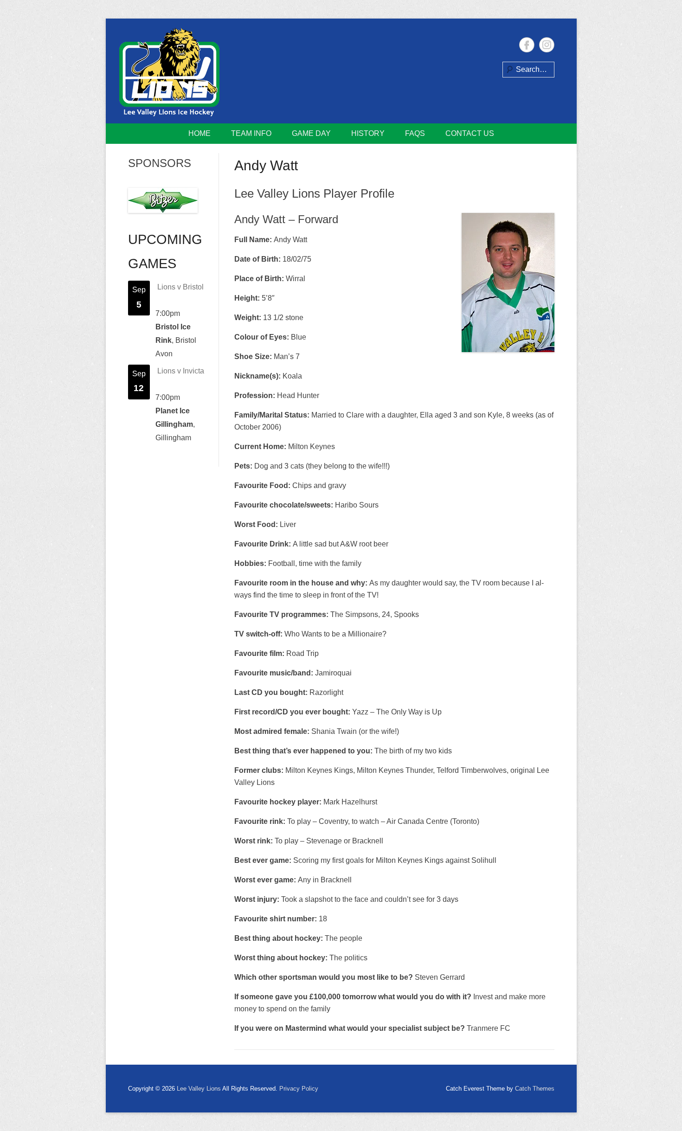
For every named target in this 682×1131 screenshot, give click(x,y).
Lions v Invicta (180, 371)
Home (199, 133)
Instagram (546, 44)
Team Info (251, 133)
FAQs (415, 133)
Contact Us (469, 133)
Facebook (526, 44)
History (368, 133)
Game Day (311, 133)
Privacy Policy (298, 1088)
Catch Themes (534, 1088)
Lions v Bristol (180, 287)
